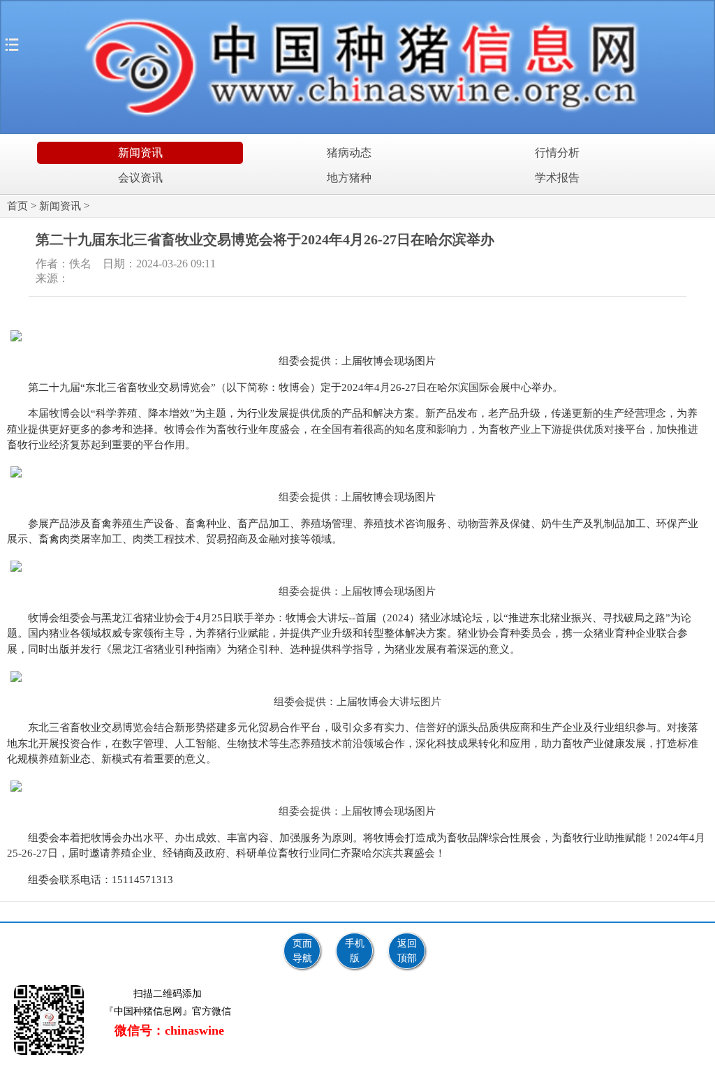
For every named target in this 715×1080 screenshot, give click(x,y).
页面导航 (302, 950)
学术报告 (557, 178)
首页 (17, 206)
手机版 (354, 950)
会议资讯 (140, 178)
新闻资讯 (140, 152)
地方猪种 (349, 178)
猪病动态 (349, 152)
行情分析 (557, 152)
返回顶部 (407, 950)
